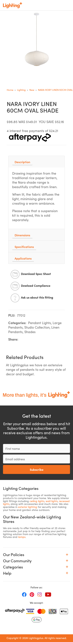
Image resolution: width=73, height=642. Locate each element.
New (31, 90)
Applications (23, 258)
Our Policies (13, 554)
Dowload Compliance (35, 285)
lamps (21, 537)
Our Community (17, 560)
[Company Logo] (12, 5)
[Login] (43, 5)
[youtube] (48, 594)
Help (7, 573)
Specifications (24, 247)
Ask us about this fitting (37, 297)
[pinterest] (32, 594)
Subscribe (36, 469)
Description (22, 162)
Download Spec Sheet (36, 274)
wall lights (52, 501)
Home (10, 90)
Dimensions (22, 235)
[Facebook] (24, 594)
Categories (13, 567)
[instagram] (39, 594)
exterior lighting (27, 507)
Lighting (21, 90)
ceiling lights (37, 501)
